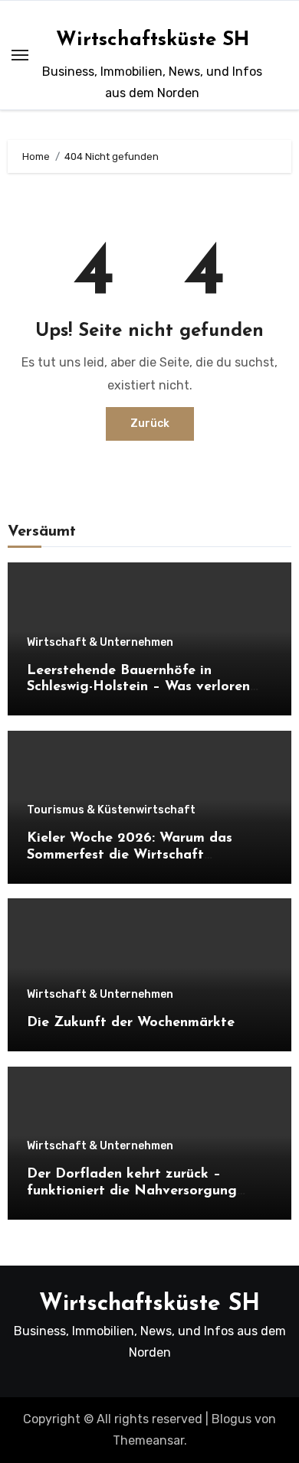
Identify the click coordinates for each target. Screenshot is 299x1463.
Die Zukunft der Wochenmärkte (131, 1023)
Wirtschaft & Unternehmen (100, 642)
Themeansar (148, 1440)
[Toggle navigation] (20, 55)
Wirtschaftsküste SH (152, 40)
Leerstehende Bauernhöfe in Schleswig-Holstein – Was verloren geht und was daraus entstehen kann (147, 687)
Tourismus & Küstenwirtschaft (111, 810)
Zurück (149, 423)
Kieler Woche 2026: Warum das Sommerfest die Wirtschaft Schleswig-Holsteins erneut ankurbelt (147, 855)
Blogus (231, 1419)
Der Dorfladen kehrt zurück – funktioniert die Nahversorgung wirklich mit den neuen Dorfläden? (139, 1191)
